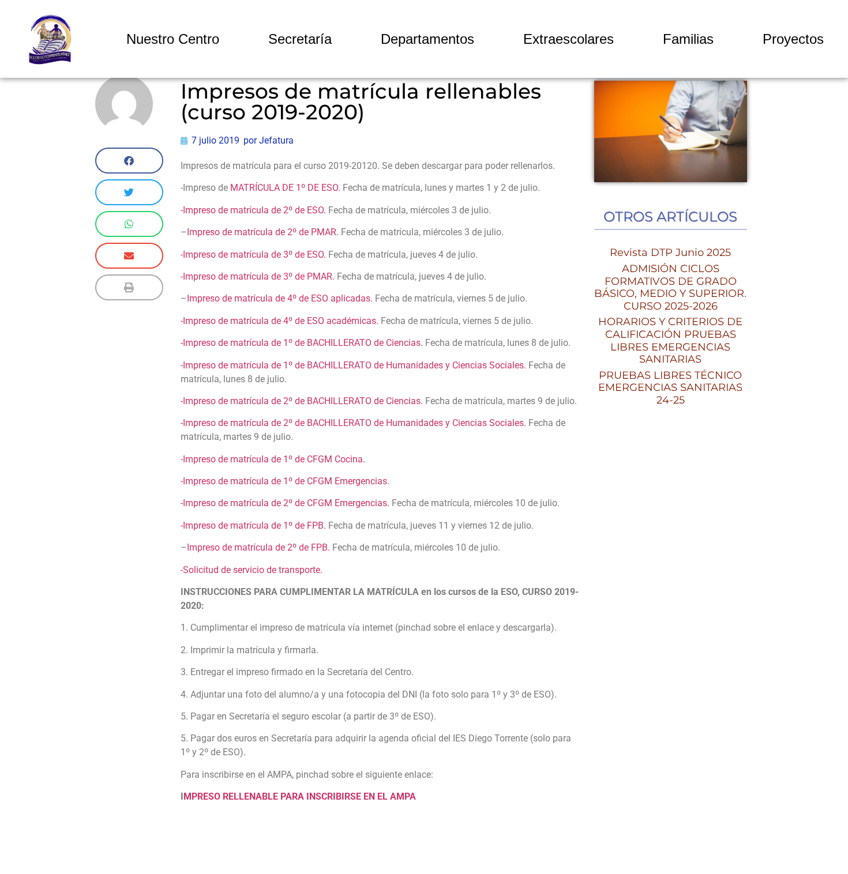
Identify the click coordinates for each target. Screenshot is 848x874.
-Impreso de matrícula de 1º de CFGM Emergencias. (285, 481)
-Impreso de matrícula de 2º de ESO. (254, 210)
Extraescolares (568, 39)
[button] (129, 161)
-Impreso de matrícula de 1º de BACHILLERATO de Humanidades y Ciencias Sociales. (353, 365)
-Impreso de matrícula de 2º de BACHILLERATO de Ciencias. (302, 400)
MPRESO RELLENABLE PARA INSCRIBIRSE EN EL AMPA (299, 796)
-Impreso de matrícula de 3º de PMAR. (258, 276)
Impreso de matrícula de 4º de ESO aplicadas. (281, 298)
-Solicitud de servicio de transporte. (253, 569)
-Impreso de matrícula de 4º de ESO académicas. (279, 320)
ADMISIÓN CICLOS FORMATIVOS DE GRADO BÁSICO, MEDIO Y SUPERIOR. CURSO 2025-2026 (670, 287)
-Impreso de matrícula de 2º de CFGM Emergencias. (285, 503)
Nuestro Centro (172, 39)
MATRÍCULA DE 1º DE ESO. (285, 187)
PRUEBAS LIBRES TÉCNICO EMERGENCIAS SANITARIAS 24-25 (670, 387)
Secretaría (300, 39)
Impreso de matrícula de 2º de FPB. (258, 547)
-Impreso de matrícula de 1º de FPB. (253, 525)
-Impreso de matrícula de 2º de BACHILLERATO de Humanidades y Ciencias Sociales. (353, 422)
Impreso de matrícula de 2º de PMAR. (264, 232)
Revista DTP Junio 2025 (670, 252)
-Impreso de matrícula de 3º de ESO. (253, 254)
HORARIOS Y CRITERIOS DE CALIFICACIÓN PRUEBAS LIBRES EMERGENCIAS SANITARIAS (670, 340)
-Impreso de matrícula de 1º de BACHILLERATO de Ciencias (301, 342)
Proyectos (793, 39)
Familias (688, 39)
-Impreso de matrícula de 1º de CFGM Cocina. (273, 459)
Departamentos (427, 39)
